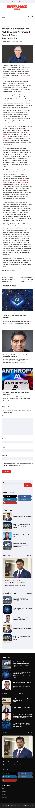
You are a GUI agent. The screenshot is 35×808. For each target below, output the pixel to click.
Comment (5, 416)
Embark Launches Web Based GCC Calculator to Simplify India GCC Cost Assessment (21, 725)
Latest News (5, 26)
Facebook (4, 791)
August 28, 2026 (20, 585)
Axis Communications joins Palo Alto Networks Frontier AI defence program (22, 700)
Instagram (4, 797)
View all (29, 555)
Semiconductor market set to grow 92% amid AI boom (22, 609)
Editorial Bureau (7, 41)
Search (5, 482)
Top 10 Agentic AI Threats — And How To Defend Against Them (15, 355)
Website (4, 455)
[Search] (32, 16)
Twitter (3, 788)
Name (4, 439)
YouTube (4, 800)
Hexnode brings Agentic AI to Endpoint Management (20, 618)
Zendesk (12, 270)
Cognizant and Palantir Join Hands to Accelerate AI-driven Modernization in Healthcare (15, 315)
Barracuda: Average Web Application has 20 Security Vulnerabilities (20, 545)
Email (4, 447)
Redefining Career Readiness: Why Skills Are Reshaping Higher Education (22, 526)
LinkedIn (4, 794)
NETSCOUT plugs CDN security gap (21, 535)
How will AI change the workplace (22, 516)
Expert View (8, 580)
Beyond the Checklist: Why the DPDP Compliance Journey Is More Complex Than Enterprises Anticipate (22, 716)
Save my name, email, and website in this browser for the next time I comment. (18, 464)
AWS (7, 270)
